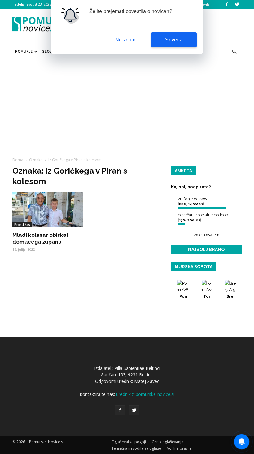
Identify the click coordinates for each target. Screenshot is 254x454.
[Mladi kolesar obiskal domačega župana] (47, 209)
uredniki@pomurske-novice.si (145, 394)
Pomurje (24, 52)
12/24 (206, 293)
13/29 (230, 293)
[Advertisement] (127, 105)
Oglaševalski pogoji (129, 441)
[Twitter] (237, 4)
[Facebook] (226, 4)
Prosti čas (22, 225)
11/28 (183, 293)
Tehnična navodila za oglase (136, 448)
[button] (234, 51)
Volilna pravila (179, 448)
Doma (17, 159)
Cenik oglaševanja (167, 441)
